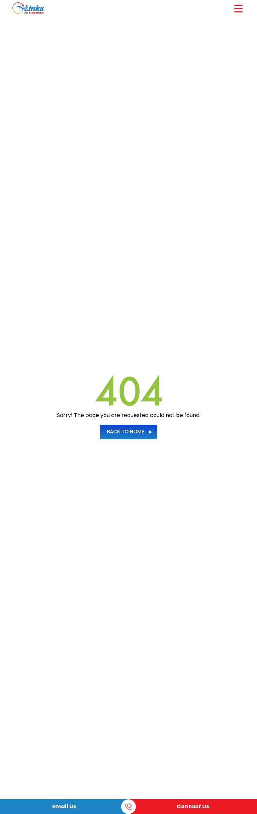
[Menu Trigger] (238, 8)
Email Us (64, 806)
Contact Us (193, 806)
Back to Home (125, 431)
